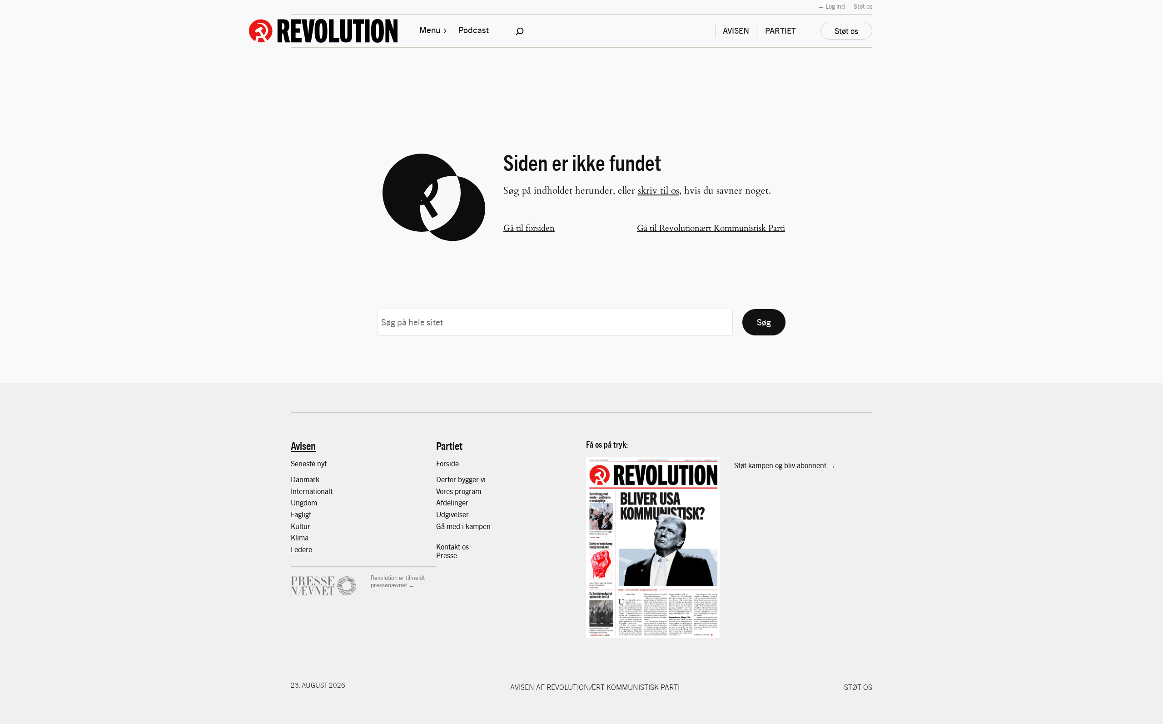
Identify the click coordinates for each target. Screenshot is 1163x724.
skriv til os (658, 190)
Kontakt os (452, 546)
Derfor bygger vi (461, 479)
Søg (764, 321)
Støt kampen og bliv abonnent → (784, 465)
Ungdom (304, 502)
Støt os (863, 6)
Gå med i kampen (463, 526)
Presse (446, 555)
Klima (299, 537)
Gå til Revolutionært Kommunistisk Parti (711, 228)
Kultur (300, 526)
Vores (445, 491)
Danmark (305, 479)
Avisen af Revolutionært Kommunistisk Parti (595, 686)
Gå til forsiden (529, 228)
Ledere (301, 549)
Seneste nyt (309, 463)
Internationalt (312, 491)
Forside (447, 463)
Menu (429, 29)
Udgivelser (452, 514)
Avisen (303, 445)
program (468, 491)
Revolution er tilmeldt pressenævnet (398, 581)
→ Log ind (831, 6)
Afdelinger (452, 502)
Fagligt (301, 514)
